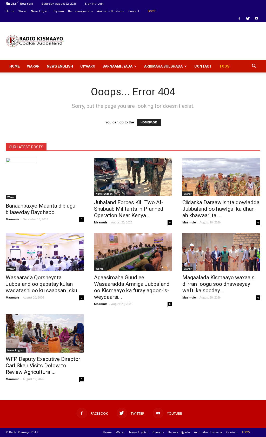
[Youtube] (256, 18)
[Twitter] (248, 18)
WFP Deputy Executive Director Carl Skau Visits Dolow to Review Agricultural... (43, 365)
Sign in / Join (94, 3)
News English (40, 11)
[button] (254, 66)
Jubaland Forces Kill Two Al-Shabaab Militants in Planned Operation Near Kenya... (128, 208)
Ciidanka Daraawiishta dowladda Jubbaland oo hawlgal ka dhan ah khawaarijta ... (221, 208)
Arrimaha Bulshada (110, 11)
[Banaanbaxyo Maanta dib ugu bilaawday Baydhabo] (45, 178)
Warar (22, 11)
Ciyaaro (59, 11)
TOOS (151, 11)
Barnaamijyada (78, 11)
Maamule (12, 219)
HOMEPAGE (149, 122)
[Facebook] (239, 18)
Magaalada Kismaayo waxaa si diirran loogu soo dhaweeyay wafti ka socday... (219, 284)
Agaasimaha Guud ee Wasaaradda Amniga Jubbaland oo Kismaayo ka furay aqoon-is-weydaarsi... (132, 287)
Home (10, 11)
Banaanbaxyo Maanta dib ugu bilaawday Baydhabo (40, 209)
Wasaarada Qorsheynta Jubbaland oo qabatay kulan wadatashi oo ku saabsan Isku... (43, 284)
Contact (133, 11)
